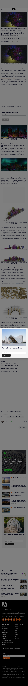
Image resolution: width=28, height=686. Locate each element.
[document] (14, 343)
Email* (3, 350)
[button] (27, 328)
